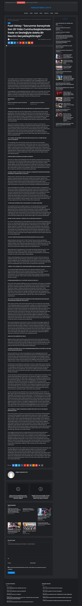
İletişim (56, 13)
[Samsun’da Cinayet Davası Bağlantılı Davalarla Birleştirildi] (44, 512)
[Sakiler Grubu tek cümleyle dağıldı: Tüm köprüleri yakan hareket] (59, 94)
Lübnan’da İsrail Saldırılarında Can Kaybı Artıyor (68, 105)
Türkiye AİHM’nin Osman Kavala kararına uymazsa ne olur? (68, 99)
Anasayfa (26, 13)
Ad (8, 558)
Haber (31, 13)
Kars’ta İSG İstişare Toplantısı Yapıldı (29, 531)
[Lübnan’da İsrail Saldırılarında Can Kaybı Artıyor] (59, 105)
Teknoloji (46, 13)
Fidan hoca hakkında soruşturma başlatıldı (17, 102)
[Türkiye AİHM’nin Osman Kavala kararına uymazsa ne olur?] (59, 99)
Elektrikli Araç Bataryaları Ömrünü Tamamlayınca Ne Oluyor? (63, 42)
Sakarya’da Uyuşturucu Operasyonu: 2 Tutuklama (28, 509)
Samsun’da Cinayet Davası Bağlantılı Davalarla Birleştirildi (44, 518)
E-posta (9, 562)
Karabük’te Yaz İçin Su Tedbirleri (37, 102)
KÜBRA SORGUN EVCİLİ (14, 39)
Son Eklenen (65, 18)
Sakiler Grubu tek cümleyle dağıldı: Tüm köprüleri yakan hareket (68, 93)
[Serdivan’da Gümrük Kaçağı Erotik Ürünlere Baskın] (14, 526)
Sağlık (41, 13)
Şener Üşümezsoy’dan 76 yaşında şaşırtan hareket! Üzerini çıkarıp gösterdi (65, 84)
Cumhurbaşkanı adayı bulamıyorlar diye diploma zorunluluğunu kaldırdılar (64, 124)
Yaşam (51, 13)
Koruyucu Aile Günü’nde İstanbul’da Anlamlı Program (44, 523)
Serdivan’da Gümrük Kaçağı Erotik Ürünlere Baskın (14, 531)
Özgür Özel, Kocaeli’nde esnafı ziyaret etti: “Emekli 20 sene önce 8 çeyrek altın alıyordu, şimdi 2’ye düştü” (14, 510)
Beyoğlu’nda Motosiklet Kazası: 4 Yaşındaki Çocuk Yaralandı (63, 110)
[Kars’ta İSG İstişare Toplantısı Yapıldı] (29, 526)
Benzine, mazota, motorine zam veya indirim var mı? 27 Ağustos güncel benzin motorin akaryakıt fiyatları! (68, 117)
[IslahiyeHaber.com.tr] (41, 7)
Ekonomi (36, 13)
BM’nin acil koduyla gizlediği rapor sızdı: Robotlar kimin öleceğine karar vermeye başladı (68, 77)
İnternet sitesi (33, 562)
